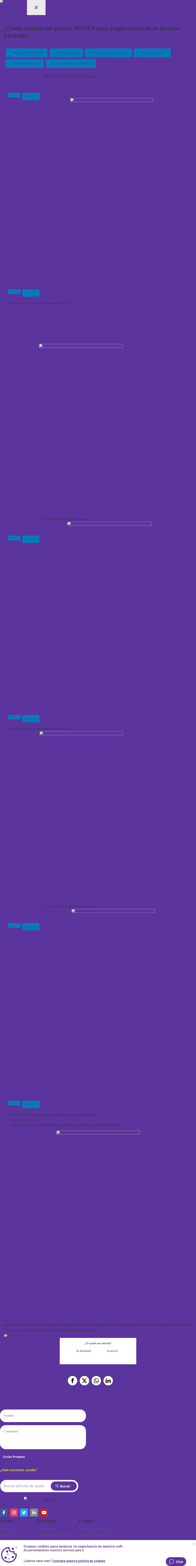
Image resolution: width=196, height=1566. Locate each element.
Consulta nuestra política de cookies (78, 1560)
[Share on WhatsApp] (96, 1381)
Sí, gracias (112, 1351)
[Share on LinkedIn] (108, 1381)
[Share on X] (84, 1381)
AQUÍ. (25, 1335)
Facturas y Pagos (15, 21)
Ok (194, 1544)
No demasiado (83, 1351)
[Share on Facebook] (73, 1381)
